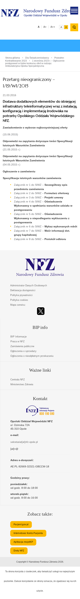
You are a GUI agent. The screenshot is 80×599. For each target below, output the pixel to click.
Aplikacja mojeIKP (23, 542)
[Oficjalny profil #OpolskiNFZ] (40, 311)
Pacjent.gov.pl (21, 524)
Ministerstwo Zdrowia (21, 384)
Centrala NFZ (17, 379)
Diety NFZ (19, 550)
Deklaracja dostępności (22, 290)
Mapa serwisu (17, 304)
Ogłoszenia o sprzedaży (23, 351)
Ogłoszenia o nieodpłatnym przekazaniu (31, 356)
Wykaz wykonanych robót (60, 226)
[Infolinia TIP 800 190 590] (40, 410)
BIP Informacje (18, 336)
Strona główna (12, 58)
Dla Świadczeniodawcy (37, 58)
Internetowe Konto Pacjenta (28, 533)
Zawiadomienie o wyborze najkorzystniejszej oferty (35, 127)
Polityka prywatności (21, 295)
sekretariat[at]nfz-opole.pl (24, 442)
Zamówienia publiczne (22, 346)
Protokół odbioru (55, 239)
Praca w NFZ (17, 341)
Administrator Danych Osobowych (28, 285)
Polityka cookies (19, 300)
